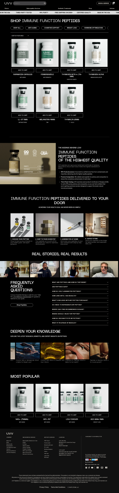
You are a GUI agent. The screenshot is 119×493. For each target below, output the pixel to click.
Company (9, 437)
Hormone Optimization (93, 28)
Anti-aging (32, 28)
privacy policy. (97, 457)
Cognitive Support (51, 28)
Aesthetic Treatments (64, 8)
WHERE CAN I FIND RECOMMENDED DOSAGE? (68, 309)
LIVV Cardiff (62, 450)
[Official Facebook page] (89, 468)
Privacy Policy (44, 487)
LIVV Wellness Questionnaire (22, 297)
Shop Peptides (22, 305)
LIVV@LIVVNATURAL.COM (93, 464)
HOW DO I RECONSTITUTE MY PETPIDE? (66, 318)
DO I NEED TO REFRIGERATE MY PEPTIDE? (67, 305)
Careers (8, 449)
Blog (8, 442)
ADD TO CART (47, 70)
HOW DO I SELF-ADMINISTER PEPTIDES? (66, 291)
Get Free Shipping (11, 452)
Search (44, 3)
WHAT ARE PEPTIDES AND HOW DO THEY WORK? (69, 282)
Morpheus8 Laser (48, 445)
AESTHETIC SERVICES (49, 437)
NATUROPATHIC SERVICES (29, 437)
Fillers (45, 451)
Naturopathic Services (33, 8)
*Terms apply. (103, 457)
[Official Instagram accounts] (86, 468)
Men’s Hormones (27, 452)
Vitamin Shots (26, 445)
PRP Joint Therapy (27, 450)
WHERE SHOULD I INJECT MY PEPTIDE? (66, 314)
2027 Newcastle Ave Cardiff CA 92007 (68, 451)
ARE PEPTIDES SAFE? (60, 287)
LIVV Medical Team (11, 447)
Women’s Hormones (28, 454)
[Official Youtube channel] (92, 468)
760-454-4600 (90, 462)
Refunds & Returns (11, 450)
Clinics (7, 8)
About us (9, 440)
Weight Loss (72, 28)
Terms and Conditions (58, 487)
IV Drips (24, 444)
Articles (112, 8)
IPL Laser (46, 447)
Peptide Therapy (27, 449)
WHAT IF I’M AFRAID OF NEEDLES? (64, 323)
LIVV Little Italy (62, 440)
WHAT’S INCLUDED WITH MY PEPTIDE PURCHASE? (70, 300)
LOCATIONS (62, 437)
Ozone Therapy (26, 447)
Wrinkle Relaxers (48, 449)
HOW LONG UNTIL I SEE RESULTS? (64, 296)
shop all (17, 28)
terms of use (88, 457)
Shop (90, 8)
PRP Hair (46, 453)
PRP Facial (47, 440)
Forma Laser (47, 443)
